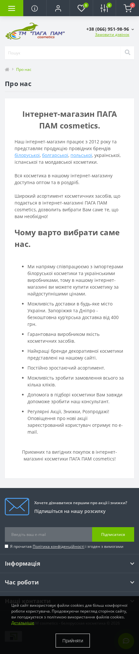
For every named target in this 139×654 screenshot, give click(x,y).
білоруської (27, 155)
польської (81, 155)
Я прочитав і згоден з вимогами (66, 546)
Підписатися (113, 534)
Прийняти (72, 640)
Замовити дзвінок (112, 34)
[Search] (127, 52)
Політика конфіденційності (58, 546)
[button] (58, 8)
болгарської (55, 155)
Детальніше (22, 623)
